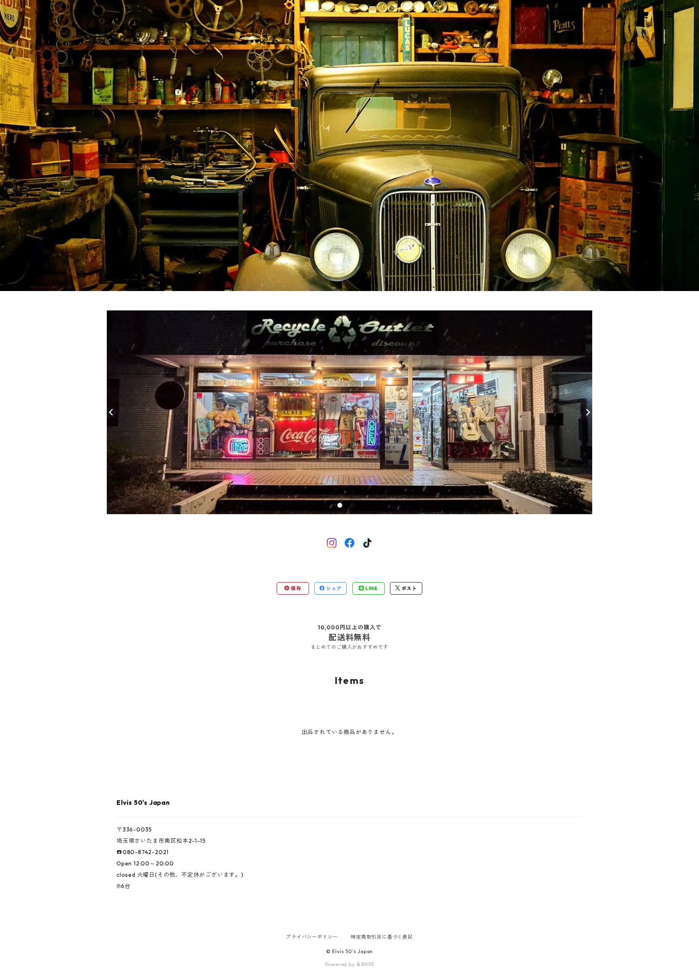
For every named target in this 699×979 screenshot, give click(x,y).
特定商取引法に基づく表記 (382, 937)
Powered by (340, 964)
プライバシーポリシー (312, 937)
